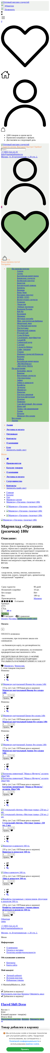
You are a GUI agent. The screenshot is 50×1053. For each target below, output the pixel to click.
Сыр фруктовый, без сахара (29, 404)
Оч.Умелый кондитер (27, 326)
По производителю (20, 269)
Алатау (20, 271)
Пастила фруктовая (26, 397)
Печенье (21, 399)
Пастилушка (22, 328)
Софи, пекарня (24, 349)
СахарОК (21, 340)
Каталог (10, 495)
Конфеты (21, 385)
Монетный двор (24, 323)
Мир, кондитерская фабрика (30, 321)
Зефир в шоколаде (25, 382)
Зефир (20, 380)
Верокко (21, 290)
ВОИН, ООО (23, 297)
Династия (21, 304)
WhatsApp (9, 6)
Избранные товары (15, 980)
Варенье (21, 373)
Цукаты (20, 413)
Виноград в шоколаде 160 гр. (16, 852)
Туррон (20, 352)
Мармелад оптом (14, 499)
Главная (10, 492)
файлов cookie (32, 1044)
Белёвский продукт (26, 280)
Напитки (21, 392)
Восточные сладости (26, 375)
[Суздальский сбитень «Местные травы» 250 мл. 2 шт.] (7, 805)
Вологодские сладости (27, 299)
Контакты (10, 963)
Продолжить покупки (11, 994)
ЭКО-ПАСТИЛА (25, 366)
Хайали (20, 359)
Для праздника (24, 378)
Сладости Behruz (24, 347)
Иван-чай (21, 406)
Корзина (25, 994)
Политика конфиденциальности (21, 952)
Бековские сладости (26, 278)
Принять (25, 1049)
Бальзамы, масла (24, 371)
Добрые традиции (25, 307)
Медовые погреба (25, 318)
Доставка (12, 618)
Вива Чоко (22, 292)
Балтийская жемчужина (28, 276)
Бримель (21, 288)
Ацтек (20, 273)
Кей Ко (20, 311)
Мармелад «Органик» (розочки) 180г (23, 502)
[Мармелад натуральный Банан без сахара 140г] (7, 711)
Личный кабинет (14, 975)
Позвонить (9, 9)
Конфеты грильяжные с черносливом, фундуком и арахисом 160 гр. (20, 908)
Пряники (21, 401)
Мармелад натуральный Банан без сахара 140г (24, 722)
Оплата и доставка (14, 950)
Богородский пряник (26, 285)
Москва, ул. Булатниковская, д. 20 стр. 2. (19, 157)
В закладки (8, 616)
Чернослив (19, 666)
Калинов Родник (24, 309)
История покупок (14, 978)
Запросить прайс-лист (16, 450)
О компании (12, 948)
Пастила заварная (25, 394)
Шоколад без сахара (26, 416)
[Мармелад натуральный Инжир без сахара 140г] (7, 680)
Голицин (21, 302)
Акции (15, 420)
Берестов (21, 283)
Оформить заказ (37, 994)
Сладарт (21, 345)
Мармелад (21, 390)
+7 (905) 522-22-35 (9, 152)
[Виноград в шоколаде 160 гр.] (7, 841)
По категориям (18, 368)
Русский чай (22, 333)
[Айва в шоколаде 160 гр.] (7, 868)
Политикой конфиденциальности (24, 1041)
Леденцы (21, 387)
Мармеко (21, 316)
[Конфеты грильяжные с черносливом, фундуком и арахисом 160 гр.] (7, 894)
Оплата (4, 618)
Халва (20, 411)
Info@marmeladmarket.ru (12, 154)
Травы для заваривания (27, 409)
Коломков (21, 314)
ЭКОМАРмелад (24, 364)
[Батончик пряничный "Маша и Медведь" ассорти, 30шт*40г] (7, 769)
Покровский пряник (26, 330)
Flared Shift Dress (13, 1004)
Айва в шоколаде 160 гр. (14, 878)
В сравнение (24, 616)
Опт (8, 497)
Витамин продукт (25, 295)
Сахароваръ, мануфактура (29, 337)
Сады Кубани (23, 335)
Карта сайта (11, 965)
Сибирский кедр (24, 342)
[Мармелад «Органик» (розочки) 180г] (19, 520)
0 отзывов (19, 601)
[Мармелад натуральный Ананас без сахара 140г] (7, 740)
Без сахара (16, 418)
